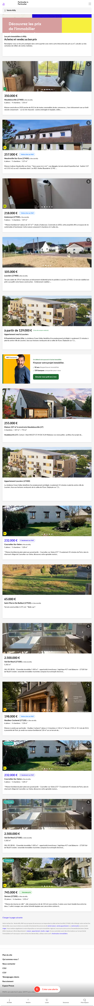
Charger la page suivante (12, 917)
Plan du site (7, 955)
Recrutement (7, 981)
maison (29, 931)
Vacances (66, 1002)
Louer (47, 1002)
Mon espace (84, 1002)
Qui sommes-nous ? (10, 959)
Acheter (9, 1002)
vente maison (51, 926)
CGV (4, 972)
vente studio (75, 926)
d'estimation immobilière (59, 933)
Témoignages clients (10, 977)
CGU (4, 968)
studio (43, 931)
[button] (42, 89)
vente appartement (63, 926)
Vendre (28, 1002)
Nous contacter (8, 964)
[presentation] (4, 76)
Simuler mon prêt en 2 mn (46, 377)
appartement (36, 931)
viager (4, 928)
